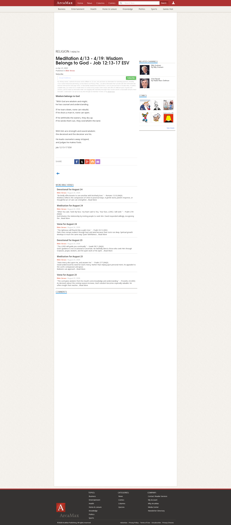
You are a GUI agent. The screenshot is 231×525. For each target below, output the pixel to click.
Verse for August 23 (67, 274)
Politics (142, 9)
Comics (121, 500)
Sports (154, 9)
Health (93, 9)
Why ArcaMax (153, 503)
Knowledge (128, 9)
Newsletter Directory (156, 511)
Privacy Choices (168, 523)
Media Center (153, 507)
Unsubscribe (156, 523)
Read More (92, 200)
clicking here (111, 91)
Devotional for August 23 (69, 240)
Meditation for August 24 (70, 205)
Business (61, 9)
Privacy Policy (134, 523)
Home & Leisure (109, 9)
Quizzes (121, 507)
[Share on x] (82, 161)
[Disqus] (96, 386)
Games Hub (168, 9)
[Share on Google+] (87, 161)
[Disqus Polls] (96, 324)
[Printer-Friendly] (92, 161)
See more (170, 128)
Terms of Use (145, 523)
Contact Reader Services (157, 496)
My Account (152, 500)
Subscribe (131, 78)
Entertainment (77, 9)
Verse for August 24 (67, 224)
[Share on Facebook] (76, 161)
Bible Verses (70, 71)
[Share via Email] (97, 161)
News (120, 496)
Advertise (123, 523)
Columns (121, 503)
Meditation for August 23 (70, 256)
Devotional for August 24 (69, 189)
